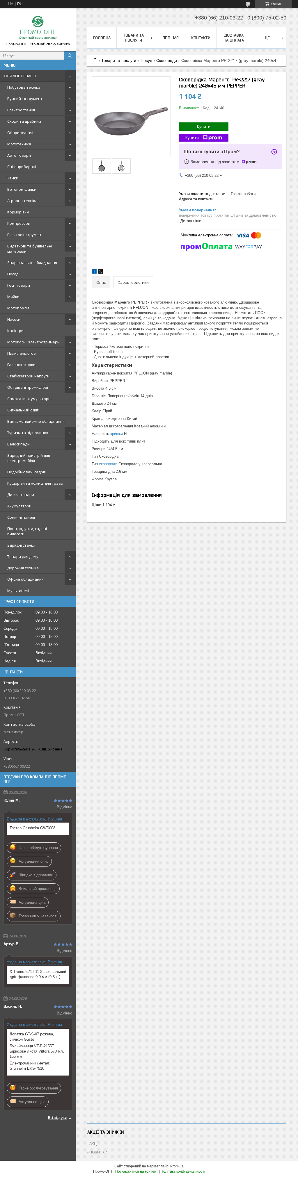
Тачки (12, 178)
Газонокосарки (21, 364)
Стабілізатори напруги (28, 376)
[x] (100, 272)
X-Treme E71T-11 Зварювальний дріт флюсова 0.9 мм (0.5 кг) (38, 974)
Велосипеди (18, 444)
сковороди (108, 464)
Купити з (193, 137)
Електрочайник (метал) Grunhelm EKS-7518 (30, 1066)
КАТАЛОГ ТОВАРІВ (19, 76)
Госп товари (18, 285)
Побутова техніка (23, 87)
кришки (116, 433)
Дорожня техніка (23, 567)
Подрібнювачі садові (26, 472)
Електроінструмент (25, 234)
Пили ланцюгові (22, 353)
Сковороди (166, 60)
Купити (203, 126)
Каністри (15, 330)
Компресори (18, 223)
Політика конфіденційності (183, 1171)
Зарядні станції (21, 545)
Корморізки (18, 212)
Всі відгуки (57, 1117)
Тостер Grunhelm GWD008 (32, 828)
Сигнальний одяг (22, 410)
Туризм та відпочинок (27, 432)
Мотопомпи (18, 308)
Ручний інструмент (24, 98)
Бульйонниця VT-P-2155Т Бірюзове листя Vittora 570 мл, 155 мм (37, 1051)
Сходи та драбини (24, 121)
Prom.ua (177, 1166)
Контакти (200, 37)
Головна (102, 37)
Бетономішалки (21, 189)
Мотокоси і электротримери (33, 342)
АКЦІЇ (93, 1143)
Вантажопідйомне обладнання (36, 421)
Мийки (13, 296)
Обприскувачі (20, 132)
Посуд (12, 274)
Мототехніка (19, 144)
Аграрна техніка (22, 200)
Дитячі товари (20, 494)
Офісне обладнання (25, 579)
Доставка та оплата (234, 37)
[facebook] (94, 272)
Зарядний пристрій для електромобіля (28, 458)
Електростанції (21, 110)
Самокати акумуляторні (29, 398)
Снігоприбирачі (21, 166)
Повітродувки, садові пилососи (27, 531)
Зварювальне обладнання (32, 262)
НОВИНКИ (98, 1152)
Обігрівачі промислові (27, 387)
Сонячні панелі (21, 517)
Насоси (13, 319)
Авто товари (19, 155)
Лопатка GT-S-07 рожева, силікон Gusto (32, 1037)
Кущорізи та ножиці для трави (35, 483)
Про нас (170, 37)
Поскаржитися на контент (136, 1171)
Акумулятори (19, 506)
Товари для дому (22, 556)
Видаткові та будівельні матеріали (29, 248)
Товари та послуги (133, 37)
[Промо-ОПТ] (37, 27)
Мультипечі (18, 590)
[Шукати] (70, 55)
